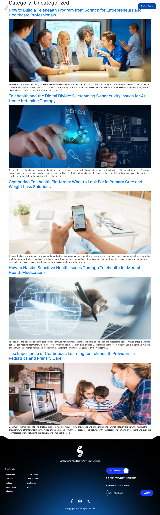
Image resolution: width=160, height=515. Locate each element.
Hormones (49, 6)
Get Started (131, 6)
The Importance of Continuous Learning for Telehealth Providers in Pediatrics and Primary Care (72, 356)
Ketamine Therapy (97, 6)
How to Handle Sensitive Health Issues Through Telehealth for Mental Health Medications (74, 270)
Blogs (122, 6)
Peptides (59, 6)
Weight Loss (38, 6)
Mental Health (83, 6)
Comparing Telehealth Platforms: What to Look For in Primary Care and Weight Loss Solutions (75, 184)
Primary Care (70, 6)
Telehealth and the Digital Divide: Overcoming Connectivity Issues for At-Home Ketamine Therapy (78, 98)
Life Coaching (112, 6)
